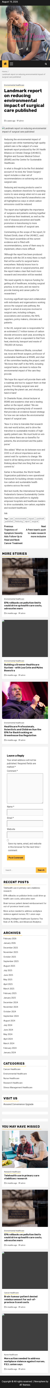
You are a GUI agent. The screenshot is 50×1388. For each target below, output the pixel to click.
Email (10, 818)
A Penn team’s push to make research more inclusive (36, 531)
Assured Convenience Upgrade (18, 1104)
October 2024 (9, 1011)
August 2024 (9, 1020)
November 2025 (10, 952)
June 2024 (8, 1030)
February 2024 (9, 1048)
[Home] (5, 64)
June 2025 (8, 975)
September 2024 (10, 1016)
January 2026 (9, 943)
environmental (20, 518)
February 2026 (9, 938)
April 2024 (7, 1039)
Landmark (40, 518)
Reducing (19, 521)
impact (31, 518)
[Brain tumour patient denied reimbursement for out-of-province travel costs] (25, 1270)
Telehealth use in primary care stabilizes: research (21, 1177)
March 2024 (8, 1043)
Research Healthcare (12, 1083)
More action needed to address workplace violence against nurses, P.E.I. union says (24, 1361)
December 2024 (10, 1002)
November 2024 (10, 1007)
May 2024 (7, 1034)
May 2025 (7, 979)
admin (21, 121)
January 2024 (9, 1052)
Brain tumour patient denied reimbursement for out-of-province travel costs (21, 1299)
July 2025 (7, 970)
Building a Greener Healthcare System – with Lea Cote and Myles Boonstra (23, 667)
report (27, 521)
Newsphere (39, 1381)
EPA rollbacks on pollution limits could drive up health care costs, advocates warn (23, 605)
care (11, 518)
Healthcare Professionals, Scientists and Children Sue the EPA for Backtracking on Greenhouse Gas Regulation (22, 731)
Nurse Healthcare (11, 1078)
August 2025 (9, 966)
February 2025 (9, 993)
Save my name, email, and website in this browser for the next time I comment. (24, 847)
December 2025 (10, 947)
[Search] (46, 64)
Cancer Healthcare (11, 1069)
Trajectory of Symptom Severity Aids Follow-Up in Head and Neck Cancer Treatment (13, 535)
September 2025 (10, 961)
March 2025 (8, 988)
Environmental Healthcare (14, 85)
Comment (12, 771)
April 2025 (7, 984)
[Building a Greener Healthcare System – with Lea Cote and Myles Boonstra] (25, 638)
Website (11, 829)
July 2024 (7, 1025)
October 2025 (9, 957)
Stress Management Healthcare (17, 1087)
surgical (35, 521)
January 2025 (9, 998)
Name (10, 806)
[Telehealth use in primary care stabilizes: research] (25, 1149)
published (9, 521)
